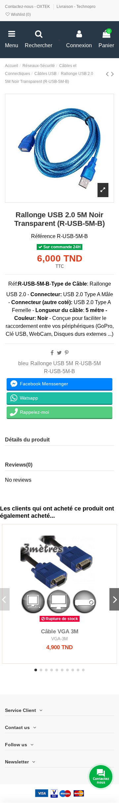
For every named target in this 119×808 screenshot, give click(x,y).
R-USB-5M (88, 363)
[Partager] (52, 353)
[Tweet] (59, 353)
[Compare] (59, 622)
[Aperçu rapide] (70, 622)
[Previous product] (108, 73)
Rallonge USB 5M (51, 363)
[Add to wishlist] (49, 622)
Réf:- (29, 284)
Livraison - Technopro (76, 6)
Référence (43, 236)
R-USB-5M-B (59, 371)
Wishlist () (20, 14)
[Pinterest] (66, 353)
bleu (23, 363)
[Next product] (112, 73)
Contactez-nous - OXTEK (28, 6)
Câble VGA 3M (59, 631)
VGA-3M (59, 638)
